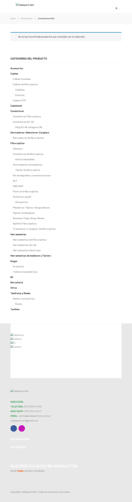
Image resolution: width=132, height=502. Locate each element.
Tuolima (14, 309)
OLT (15, 181)
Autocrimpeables (25, 159)
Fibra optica (17, 143)
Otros (13, 288)
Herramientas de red (24, 245)
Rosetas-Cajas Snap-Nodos (29, 218)
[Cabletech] (17, 335)
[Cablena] (15, 339)
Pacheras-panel (22, 197)
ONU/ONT (18, 186)
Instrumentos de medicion (27, 164)
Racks (18, 304)
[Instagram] (22, 428)
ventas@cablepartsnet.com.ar (35, 416)
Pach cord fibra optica (25, 191)
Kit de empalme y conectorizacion (32, 175)
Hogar (14, 261)
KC (11, 277)
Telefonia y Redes (20, 293)
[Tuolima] (15, 346)
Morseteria (16, 282)
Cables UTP (19, 100)
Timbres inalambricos (25, 272)
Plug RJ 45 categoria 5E (28, 127)
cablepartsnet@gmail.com (24, 420)
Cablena (20, 90)
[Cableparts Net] (25, 5)
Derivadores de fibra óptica (28, 138)
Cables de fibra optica (25, 84)
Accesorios (16, 68)
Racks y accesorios (24, 298)
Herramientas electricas (27, 250)
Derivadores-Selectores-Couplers (29, 132)
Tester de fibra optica (27, 170)
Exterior (20, 95)
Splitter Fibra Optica (24, 223)
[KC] (13, 343)
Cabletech (16, 106)
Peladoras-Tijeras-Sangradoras (31, 207)
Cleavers (18, 148)
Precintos (18, 266)
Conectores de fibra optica (28, 154)
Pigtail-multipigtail (24, 213)
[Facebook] (13, 428)
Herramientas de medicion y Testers (30, 255)
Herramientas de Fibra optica (29, 239)
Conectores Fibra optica (27, 116)
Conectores (27, 18)
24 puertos (21, 202)
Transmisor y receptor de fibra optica (34, 229)
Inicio (13, 18)
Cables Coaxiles (22, 79)
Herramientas (18, 234)
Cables (14, 73)
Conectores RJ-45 (23, 122)
